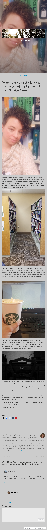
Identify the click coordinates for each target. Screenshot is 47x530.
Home (20, 75)
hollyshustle (14, 492)
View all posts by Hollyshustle (18, 450)
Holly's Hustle (23, 40)
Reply (6, 485)
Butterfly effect (6, 456)
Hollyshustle (5, 92)
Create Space (11, 471)
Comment (41, 519)
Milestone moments (39, 456)
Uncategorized (13, 92)
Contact (26, 75)
